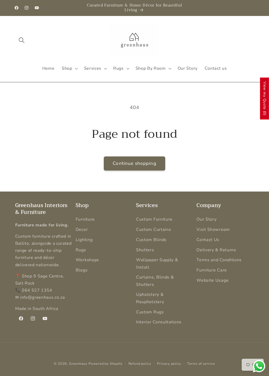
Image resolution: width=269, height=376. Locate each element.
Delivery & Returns (216, 250)
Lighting (84, 240)
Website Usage (212, 280)
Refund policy (139, 363)
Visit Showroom (213, 229)
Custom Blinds (151, 240)
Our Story (206, 219)
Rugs (81, 250)
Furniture (85, 219)
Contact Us (207, 240)
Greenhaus (78, 363)
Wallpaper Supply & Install (157, 263)
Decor (82, 229)
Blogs (81, 270)
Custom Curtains (153, 229)
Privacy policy (169, 363)
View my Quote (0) (264, 98)
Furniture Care (211, 270)
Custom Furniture (154, 219)
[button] (22, 40)
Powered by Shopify (106, 363)
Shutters (145, 250)
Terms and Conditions (219, 260)
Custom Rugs (150, 312)
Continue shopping (134, 163)
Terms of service (201, 363)
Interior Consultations (159, 322)
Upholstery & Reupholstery (150, 298)
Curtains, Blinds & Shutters (155, 280)
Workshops (87, 260)
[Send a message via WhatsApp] (259, 366)
